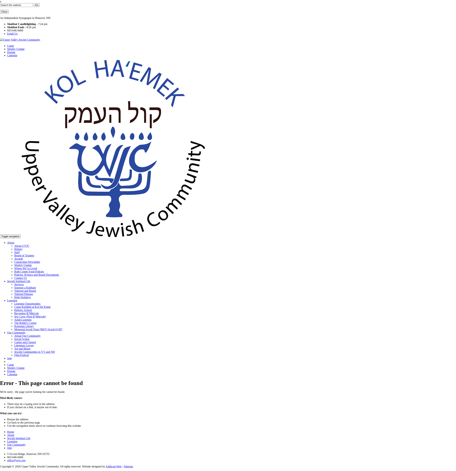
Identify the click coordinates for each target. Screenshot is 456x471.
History (18, 249)
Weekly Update (16, 49)
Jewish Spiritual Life (18, 281)
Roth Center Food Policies (29, 271)
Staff (17, 252)
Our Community (16, 332)
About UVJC (21, 245)
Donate (11, 52)
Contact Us (20, 277)
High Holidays (22, 297)
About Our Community (27, 335)
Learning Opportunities (27, 303)
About (10, 242)
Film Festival (21, 355)
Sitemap (128, 466)
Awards (18, 258)
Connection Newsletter (27, 261)
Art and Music (22, 348)
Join (9, 358)
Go (36, 5)
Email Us (12, 33)
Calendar (12, 55)
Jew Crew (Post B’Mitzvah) (30, 316)
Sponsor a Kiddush (25, 287)
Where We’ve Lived (25, 268)
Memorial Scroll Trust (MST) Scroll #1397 (38, 329)
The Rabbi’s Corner (25, 322)
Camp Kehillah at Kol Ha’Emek (32, 306)
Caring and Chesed (25, 342)
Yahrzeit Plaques (23, 294)
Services (19, 284)
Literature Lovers (24, 345)
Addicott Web (113, 466)
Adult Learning (23, 319)
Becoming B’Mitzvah (26, 313)
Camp (10, 45)
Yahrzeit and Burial (25, 290)
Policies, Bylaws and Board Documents (36, 274)
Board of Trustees (24, 255)
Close (4, 11)
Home (10, 431)
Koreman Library (24, 326)
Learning (12, 300)
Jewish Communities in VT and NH (34, 351)
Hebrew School (23, 310)
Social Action (21, 339)
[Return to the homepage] (20, 39)
